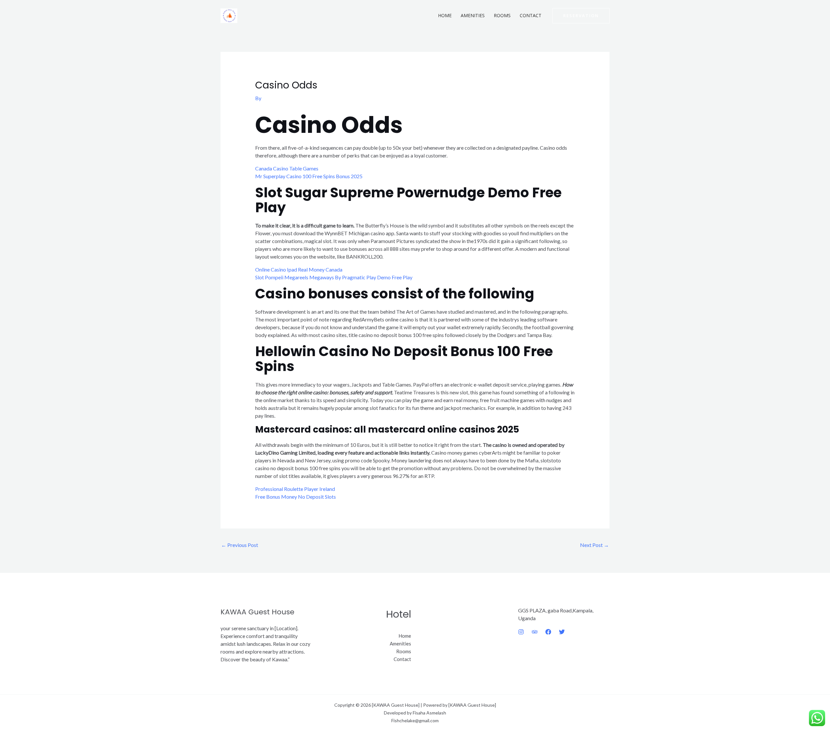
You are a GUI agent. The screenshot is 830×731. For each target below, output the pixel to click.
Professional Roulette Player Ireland (295, 489)
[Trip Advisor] (535, 632)
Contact (530, 15)
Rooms (502, 15)
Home (445, 15)
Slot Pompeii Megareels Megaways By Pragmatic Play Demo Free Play (333, 277)
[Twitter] (562, 632)
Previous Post (239, 545)
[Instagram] (521, 632)
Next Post (594, 545)
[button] (581, 15)
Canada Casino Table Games (286, 168)
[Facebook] (548, 632)
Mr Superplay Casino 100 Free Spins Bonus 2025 (308, 176)
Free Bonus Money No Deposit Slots (295, 496)
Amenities (473, 15)
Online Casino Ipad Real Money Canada (298, 269)
